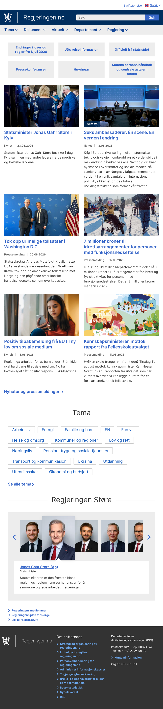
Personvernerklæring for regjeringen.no (77, 662)
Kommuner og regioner (76, 440)
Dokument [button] (33, 30)
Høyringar (81, 69)
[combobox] (110, 17)
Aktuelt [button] (58, 30)
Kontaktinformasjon (128, 657)
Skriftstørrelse (133, 5)
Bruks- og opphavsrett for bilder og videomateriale (82, 680)
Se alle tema (19, 484)
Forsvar (128, 429)
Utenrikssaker (25, 471)
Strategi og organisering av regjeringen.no (78, 645)
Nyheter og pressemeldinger (32, 391)
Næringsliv (22, 450)
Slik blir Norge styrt (25, 619)
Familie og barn (79, 429)
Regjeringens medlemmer (29, 610)
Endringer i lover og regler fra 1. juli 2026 (31, 49)
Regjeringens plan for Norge (31, 615)
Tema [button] (9, 30)
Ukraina (85, 461)
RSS (62, 696)
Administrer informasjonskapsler (82, 669)
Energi (48, 429)
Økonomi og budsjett (68, 471)
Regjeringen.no (44, 17)
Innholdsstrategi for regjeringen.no (73, 654)
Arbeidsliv (21, 429)
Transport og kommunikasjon (39, 461)
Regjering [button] (116, 30)
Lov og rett (119, 440)
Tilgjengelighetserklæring (77, 674)
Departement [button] (86, 30)
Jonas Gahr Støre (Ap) (39, 567)
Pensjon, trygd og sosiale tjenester (76, 450)
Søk (152, 17)
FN (107, 429)
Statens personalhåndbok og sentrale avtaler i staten (132, 69)
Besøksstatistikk (71, 687)
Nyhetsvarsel (69, 692)
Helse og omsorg (28, 440)
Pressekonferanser (31, 69)
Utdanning (113, 461)
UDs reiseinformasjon (81, 49)
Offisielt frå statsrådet (132, 49)
